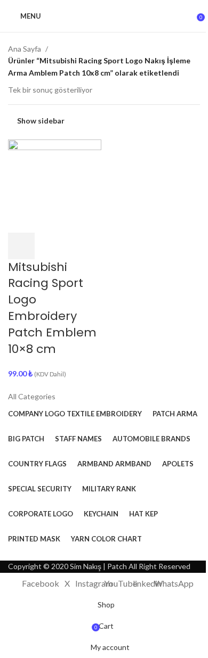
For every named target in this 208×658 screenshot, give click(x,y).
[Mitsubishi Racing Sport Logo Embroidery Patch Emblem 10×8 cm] (54, 185)
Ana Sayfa (24, 48)
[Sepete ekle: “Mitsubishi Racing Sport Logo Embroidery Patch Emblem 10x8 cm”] (21, 246)
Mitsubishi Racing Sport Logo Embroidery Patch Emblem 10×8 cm (52, 308)
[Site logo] (104, 15)
